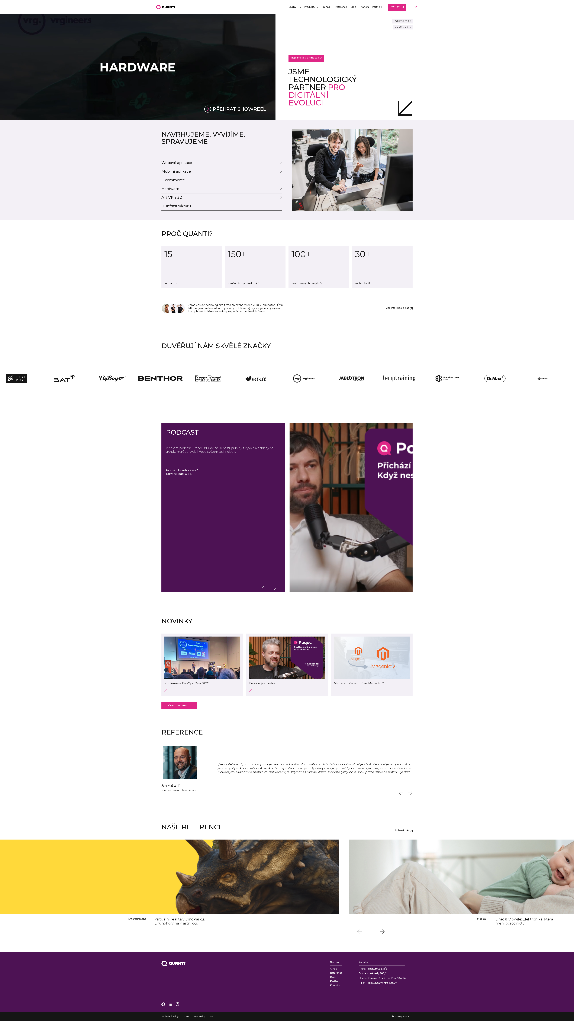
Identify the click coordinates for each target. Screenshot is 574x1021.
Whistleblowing (169, 1016)
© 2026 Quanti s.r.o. (402, 1016)
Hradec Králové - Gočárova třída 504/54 (382, 978)
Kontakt (335, 985)
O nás (326, 7)
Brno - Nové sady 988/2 (373, 973)
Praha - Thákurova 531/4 (373, 968)
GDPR (186, 1016)
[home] (165, 7)
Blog (353, 7)
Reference (341, 7)
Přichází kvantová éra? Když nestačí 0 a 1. (182, 472)
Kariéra (365, 7)
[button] (294, 7)
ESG (212, 1016)
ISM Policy (199, 1016)
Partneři (377, 7)
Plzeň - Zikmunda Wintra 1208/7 (378, 983)
